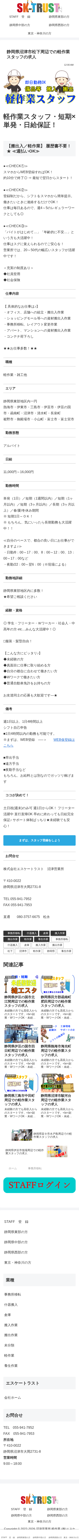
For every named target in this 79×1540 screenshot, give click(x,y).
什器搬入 (32, 933)
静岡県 (51, 951)
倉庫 (45, 933)
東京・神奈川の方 (17, 1262)
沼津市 (23, 951)
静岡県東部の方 (16, 1232)
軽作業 (28, 939)
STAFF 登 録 (16, 1221)
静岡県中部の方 (16, 1242)
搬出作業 (13, 939)
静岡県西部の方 (16, 1252)
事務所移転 (14, 933)
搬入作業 (60, 933)
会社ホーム (12, 1397)
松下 (10, 951)
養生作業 (43, 939)
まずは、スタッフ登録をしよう (39, 840)
